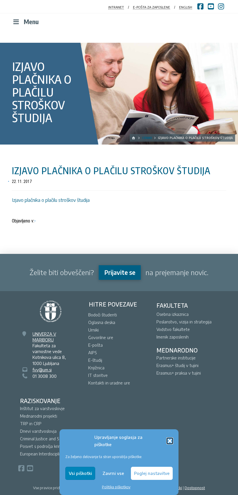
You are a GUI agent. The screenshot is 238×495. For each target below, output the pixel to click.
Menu (31, 22)
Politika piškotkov (116, 487)
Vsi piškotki (80, 473)
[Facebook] (21, 468)
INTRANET (116, 7)
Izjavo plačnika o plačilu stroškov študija (51, 200)
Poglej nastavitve (152, 473)
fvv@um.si (42, 369)
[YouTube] (29, 468)
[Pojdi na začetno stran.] (134, 138)
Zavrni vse (113, 473)
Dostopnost (195, 487)
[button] (170, 441)
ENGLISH (185, 7)
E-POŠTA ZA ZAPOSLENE (151, 7)
